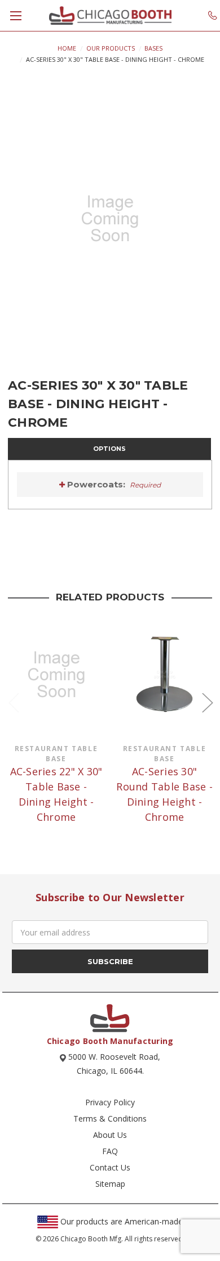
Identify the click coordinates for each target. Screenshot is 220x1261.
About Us (110, 1134)
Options (109, 449)
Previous (13, 702)
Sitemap (110, 1183)
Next (207, 702)
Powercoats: (113, 484)
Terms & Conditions (110, 1118)
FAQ (110, 1151)
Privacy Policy (110, 1102)
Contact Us (110, 1167)
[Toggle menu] (15, 15)
